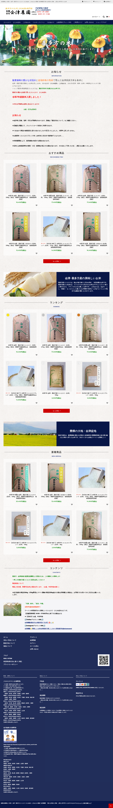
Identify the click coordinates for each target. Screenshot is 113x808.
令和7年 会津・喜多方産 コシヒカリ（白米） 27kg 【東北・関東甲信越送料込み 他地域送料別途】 (91, 197)
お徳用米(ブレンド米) (64, 22)
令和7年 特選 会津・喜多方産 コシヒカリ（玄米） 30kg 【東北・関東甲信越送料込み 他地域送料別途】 (56, 197)
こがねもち (26, 22)
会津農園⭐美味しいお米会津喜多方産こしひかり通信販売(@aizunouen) (48, 628)
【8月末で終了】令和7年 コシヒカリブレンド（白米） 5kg (59, 543)
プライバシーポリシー (11, 664)
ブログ (6, 655)
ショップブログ (101, 22)
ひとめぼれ (17, 22)
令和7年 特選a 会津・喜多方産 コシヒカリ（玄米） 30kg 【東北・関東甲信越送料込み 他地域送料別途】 (21, 496)
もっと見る (56, 261)
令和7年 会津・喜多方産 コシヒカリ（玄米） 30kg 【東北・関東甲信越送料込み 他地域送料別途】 (21, 197)
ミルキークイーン (39, 22)
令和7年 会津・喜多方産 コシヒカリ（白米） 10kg (56, 394)
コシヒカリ (7, 22)
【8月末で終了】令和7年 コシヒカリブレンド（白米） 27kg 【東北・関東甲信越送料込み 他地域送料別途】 (56, 245)
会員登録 (107, 1)
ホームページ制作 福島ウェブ (84, 803)
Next (110, 45)
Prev (2, 45)
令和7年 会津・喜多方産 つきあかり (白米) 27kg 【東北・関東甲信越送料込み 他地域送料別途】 (91, 245)
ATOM (10, 658)
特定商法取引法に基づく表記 (13, 661)
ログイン (97, 1)
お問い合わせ (89, 22)
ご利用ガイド (78, 22)
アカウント (86, 1)
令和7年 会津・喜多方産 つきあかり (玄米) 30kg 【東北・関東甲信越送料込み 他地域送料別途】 (21, 245)
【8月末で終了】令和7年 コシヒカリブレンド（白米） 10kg (94, 394)
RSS (5, 658)
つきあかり (50, 22)
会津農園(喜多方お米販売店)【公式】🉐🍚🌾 (39, 622)
